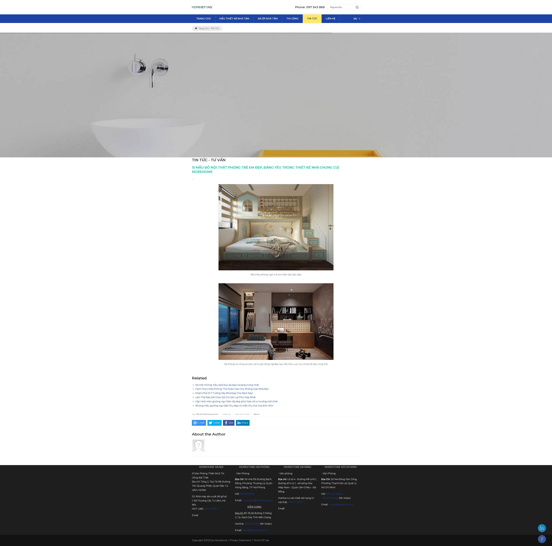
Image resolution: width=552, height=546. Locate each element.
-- (193, 179)
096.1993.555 (247, 494)
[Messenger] (542, 539)
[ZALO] (542, 528)
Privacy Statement (240, 540)
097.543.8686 (252, 523)
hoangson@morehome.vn (258, 500)
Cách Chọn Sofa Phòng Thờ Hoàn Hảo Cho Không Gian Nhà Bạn (232, 389)
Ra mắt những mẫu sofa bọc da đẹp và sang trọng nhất (227, 385)
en (355, 18)
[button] (354, 7)
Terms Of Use (261, 540)
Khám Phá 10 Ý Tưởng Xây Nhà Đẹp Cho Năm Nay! (224, 393)
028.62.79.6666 (330, 498)
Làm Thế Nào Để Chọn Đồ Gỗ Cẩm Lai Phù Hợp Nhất (225, 397)
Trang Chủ (203, 28)
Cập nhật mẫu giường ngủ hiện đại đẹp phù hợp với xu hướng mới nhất (236, 401)
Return (257, 414)
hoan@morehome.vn (255, 530)
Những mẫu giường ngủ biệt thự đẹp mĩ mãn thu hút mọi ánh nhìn (234, 405)
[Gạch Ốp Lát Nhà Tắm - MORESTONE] (202, 7)
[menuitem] (203, 18)
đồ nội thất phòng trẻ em (207, 414)
